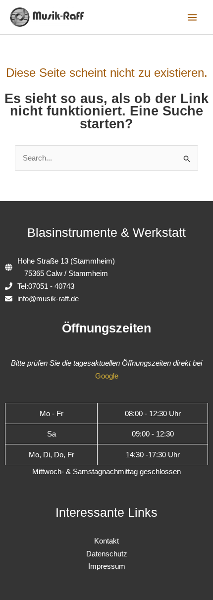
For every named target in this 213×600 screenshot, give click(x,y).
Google (106, 376)
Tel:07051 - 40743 (45, 286)
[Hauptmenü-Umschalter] (192, 17)
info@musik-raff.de (48, 298)
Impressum (106, 566)
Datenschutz (106, 553)
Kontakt (106, 541)
